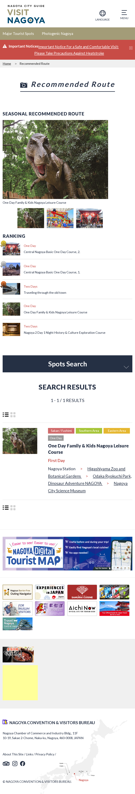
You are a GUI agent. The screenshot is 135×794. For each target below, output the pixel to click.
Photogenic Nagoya (57, 33)
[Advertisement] (20, 682)
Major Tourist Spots (18, 33)
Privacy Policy (44, 754)
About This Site (13, 754)
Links (29, 754)
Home (7, 63)
